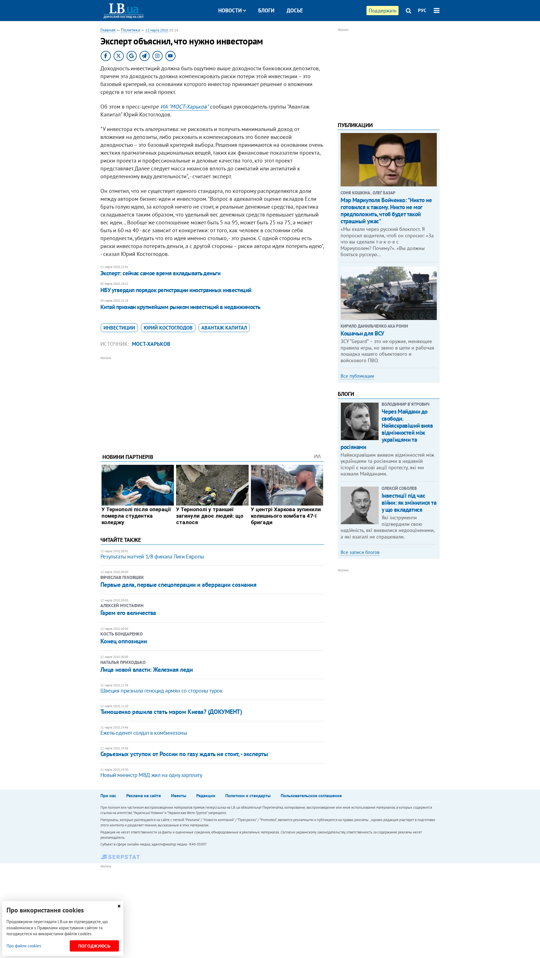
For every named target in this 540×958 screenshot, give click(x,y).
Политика (130, 30)
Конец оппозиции (123, 641)
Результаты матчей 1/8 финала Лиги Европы (152, 556)
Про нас (108, 795)
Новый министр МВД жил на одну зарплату (151, 775)
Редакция (205, 795)
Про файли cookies (23, 945)
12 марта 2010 (156, 30)
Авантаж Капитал (224, 327)
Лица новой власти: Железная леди (146, 669)
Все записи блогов (360, 552)
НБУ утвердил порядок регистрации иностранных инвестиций (175, 290)
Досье (295, 10)
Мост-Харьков (151, 344)
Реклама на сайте (143, 795)
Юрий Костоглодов (168, 327)
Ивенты (178, 795)
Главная (108, 30)
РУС (422, 10)
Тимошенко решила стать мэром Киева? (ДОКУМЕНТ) (171, 712)
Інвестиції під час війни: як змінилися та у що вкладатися (409, 502)
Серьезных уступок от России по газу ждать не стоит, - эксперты (184, 754)
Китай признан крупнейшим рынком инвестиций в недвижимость (180, 307)
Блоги (266, 10)
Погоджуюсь (94, 946)
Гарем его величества (128, 613)
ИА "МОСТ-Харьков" (184, 106)
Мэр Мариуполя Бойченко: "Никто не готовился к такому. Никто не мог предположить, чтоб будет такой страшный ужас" (386, 210)
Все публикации (357, 376)
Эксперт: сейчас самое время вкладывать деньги (160, 273)
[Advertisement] (212, 400)
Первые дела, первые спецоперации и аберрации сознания (178, 585)
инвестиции (119, 327)
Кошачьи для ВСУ (362, 333)
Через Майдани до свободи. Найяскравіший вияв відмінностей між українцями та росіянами (387, 429)
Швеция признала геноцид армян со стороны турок (161, 690)
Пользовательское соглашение (311, 795)
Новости (230, 10)
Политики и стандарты (248, 795)
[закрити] (119, 906)
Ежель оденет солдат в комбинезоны (143, 732)
